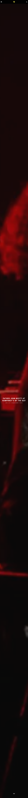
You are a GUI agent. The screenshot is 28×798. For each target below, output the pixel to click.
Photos (21, 402)
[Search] (26, 2)
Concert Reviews (15, 402)
